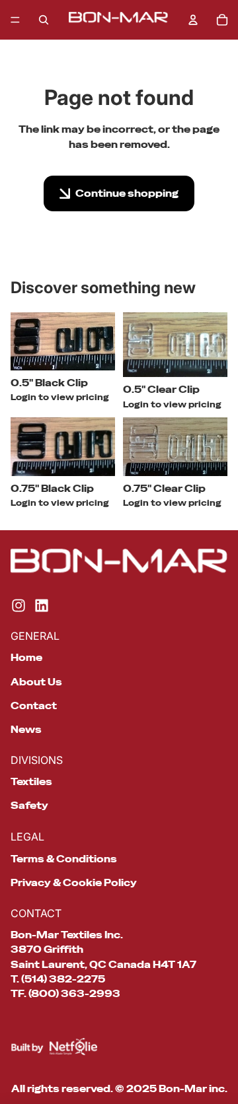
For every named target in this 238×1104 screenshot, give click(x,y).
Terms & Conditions (64, 859)
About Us (36, 682)
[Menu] (15, 20)
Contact (34, 706)
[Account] (193, 19)
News (26, 730)
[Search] (43, 19)
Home (26, 658)
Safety (29, 805)
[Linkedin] (42, 605)
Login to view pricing (60, 397)
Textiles (31, 782)
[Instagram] (18, 605)
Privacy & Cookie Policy (74, 883)
